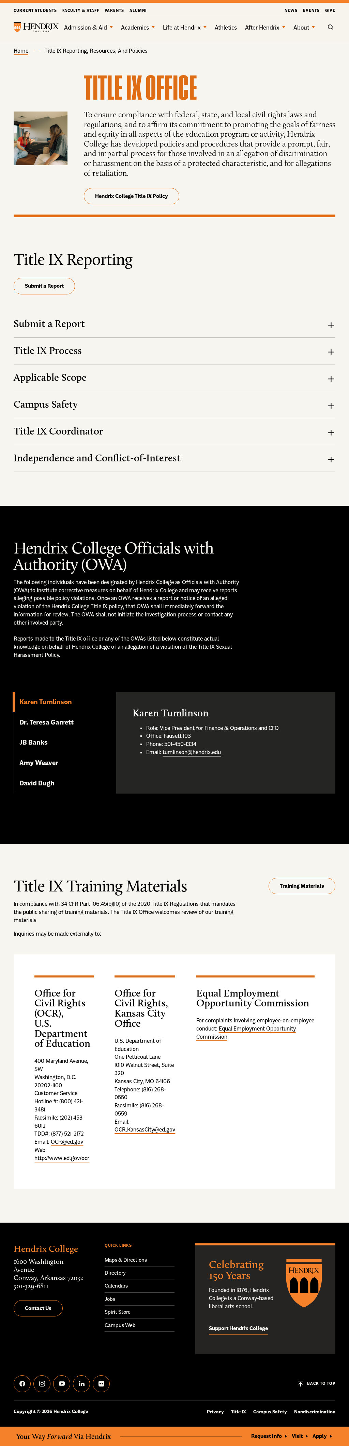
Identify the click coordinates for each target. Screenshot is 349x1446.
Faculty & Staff (80, 10)
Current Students (35, 10)
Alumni (138, 10)
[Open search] (330, 27)
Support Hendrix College (238, 1328)
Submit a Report (44, 286)
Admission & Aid (85, 27)
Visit (297, 1436)
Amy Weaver (39, 763)
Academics (135, 27)
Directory (115, 1273)
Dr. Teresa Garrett (47, 722)
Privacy (215, 1412)
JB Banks (33, 742)
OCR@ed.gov (67, 1141)
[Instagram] (41, 1383)
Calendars (116, 1285)
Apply (320, 1436)
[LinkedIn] (81, 1383)
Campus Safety (46, 404)
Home (21, 50)
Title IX (238, 1412)
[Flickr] (101, 1383)
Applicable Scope (50, 377)
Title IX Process (48, 350)
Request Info (266, 1436)
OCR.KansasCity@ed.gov (145, 1129)
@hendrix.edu (204, 752)
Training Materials (302, 886)
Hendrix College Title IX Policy (131, 196)
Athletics (226, 27)
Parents (114, 10)
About (301, 27)
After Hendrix (262, 27)
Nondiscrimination (314, 1412)
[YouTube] (61, 1383)
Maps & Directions (126, 1260)
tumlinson (175, 752)
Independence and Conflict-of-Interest (97, 458)
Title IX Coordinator (58, 431)
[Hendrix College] (36, 27)
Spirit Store (118, 1312)
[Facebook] (22, 1383)
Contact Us (38, 1308)
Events (311, 10)
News (291, 10)
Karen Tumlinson (46, 702)
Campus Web (120, 1325)
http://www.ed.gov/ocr (61, 1158)
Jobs (110, 1299)
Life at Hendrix (182, 27)
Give (330, 10)
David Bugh (37, 783)
